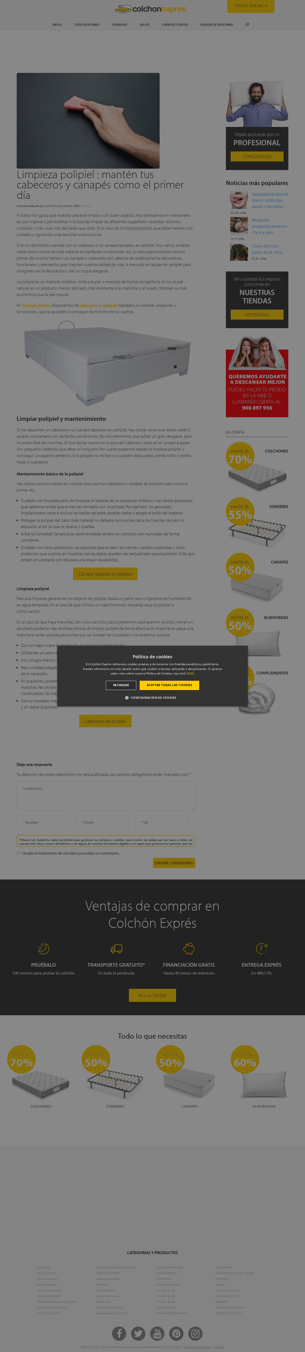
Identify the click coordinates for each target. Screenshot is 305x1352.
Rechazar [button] (121, 685)
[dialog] (152, 676)
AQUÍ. (191, 674)
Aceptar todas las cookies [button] (169, 685)
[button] (152, 697)
